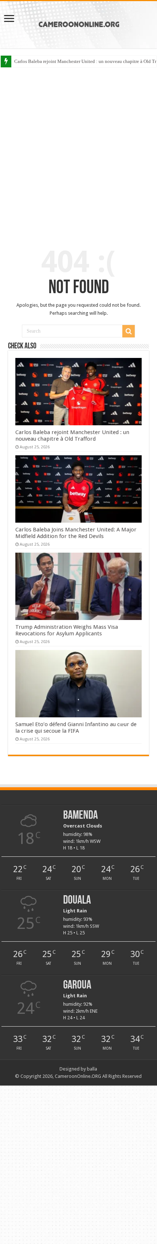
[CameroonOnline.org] (79, 23)
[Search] (128, 331)
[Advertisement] (78, 151)
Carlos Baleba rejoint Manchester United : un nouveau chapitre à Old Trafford (72, 435)
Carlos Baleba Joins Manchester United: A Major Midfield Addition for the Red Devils (76, 532)
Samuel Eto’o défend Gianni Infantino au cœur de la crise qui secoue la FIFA (76, 727)
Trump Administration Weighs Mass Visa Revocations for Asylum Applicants (66, 630)
